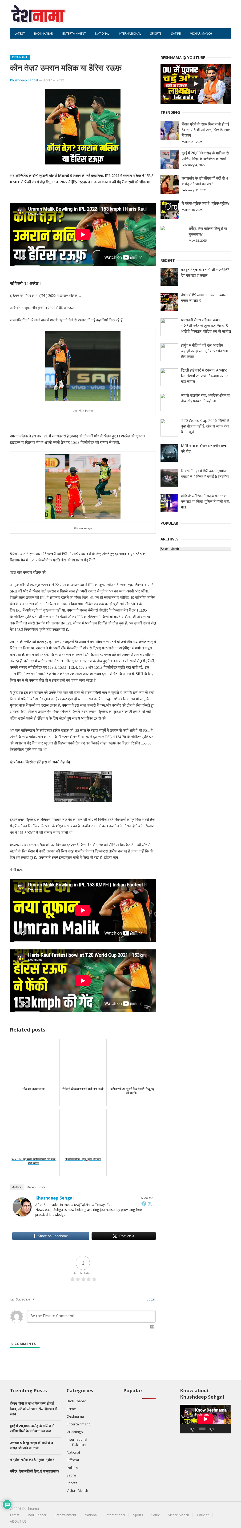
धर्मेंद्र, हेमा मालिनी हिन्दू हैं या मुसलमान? (35, 1471)
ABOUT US (43, 44)
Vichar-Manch (201, 33)
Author (16, 1187)
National (102, 33)
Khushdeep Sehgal (24, 80)
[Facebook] (144, 1203)
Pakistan (79, 1444)
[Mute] (219, 1428)
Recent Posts (36, 1187)
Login (150, 1299)
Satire (176, 33)
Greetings (75, 1431)
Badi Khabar (43, 33)
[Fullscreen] (226, 1428)
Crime (71, 1408)
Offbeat (21, 44)
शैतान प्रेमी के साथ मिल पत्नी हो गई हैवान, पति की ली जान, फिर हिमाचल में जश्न (206, 129)
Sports (156, 33)
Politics (72, 1467)
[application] (205, 1419)
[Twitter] (150, 1203)
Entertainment (74, 33)
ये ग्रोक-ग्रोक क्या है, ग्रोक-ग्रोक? (205, 203)
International (130, 33)
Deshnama (20, 57)
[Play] (186, 1428)
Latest (20, 33)
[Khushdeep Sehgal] (22, 1215)
